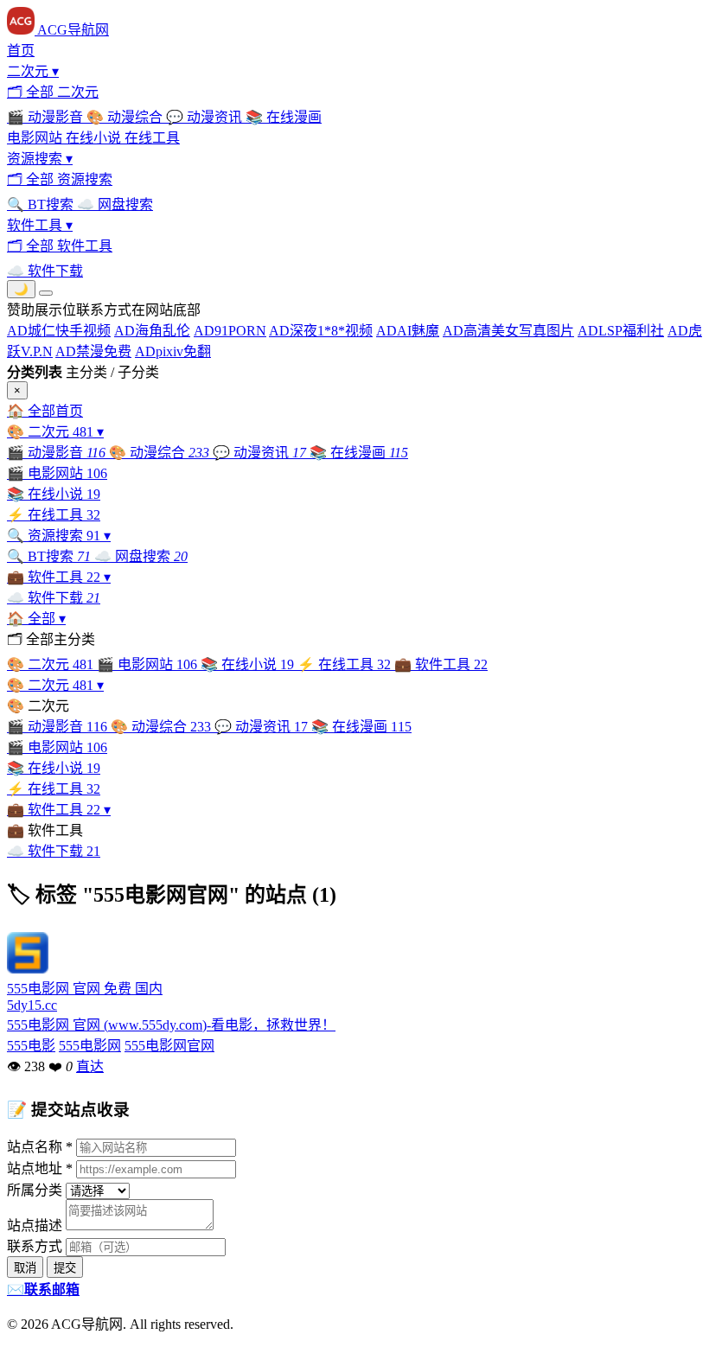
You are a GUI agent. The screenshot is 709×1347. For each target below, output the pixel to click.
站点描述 (34, 1225)
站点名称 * (40, 1147)
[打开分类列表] (46, 293)
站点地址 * (40, 1168)
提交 (65, 1267)
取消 (25, 1267)
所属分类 (34, 1190)
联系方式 (34, 1246)
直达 (90, 1066)
